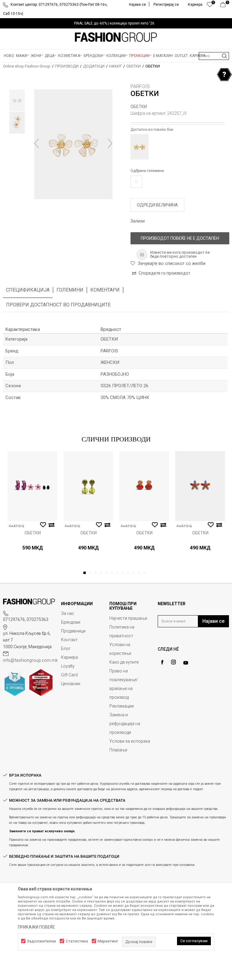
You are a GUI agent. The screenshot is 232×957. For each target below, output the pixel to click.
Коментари (105, 290)
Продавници (73, 631)
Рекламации (121, 706)
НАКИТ (115, 66)
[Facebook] (162, 662)
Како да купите (124, 662)
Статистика (77, 941)
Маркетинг (108, 941)
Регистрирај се (166, 4)
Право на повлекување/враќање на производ (123, 684)
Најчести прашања (128, 618)
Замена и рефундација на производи (124, 723)
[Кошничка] (224, 6)
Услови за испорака (129, 741)
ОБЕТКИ (133, 66)
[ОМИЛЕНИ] (210, 6)
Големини (69, 290)
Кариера (69, 657)
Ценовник (70, 683)
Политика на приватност (121, 631)
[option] (116, 23)
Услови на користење (120, 649)
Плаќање (118, 749)
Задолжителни (41, 941)
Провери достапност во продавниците (58, 305)
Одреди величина (157, 205)
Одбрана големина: (147, 171)
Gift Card (69, 674)
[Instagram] (173, 662)
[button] (214, 56)
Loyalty (68, 666)
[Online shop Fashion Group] (116, 37)
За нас (67, 613)
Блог (66, 648)
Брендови (70, 622)
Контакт (69, 639)
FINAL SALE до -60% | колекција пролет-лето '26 (114, 23)
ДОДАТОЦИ (94, 66)
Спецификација (28, 290)
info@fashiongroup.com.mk (30, 660)
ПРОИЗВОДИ (67, 66)
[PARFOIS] (16, 526)
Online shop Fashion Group (26, 66)
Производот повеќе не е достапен (180, 238)
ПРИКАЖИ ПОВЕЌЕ (36, 927)
